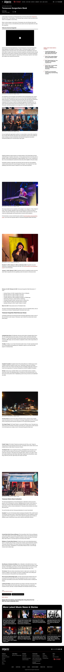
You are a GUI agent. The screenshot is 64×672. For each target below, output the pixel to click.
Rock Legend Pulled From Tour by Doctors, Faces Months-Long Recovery (51, 61)
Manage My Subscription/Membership (36, 663)
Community (34, 653)
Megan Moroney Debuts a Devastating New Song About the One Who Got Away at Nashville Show (18, 600)
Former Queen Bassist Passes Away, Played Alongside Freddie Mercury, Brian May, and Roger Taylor (54, 638)
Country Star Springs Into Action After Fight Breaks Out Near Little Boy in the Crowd (51, 52)
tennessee (10, 591)
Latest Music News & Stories (8, 618)
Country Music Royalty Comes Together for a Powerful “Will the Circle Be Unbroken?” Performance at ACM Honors (24, 621)
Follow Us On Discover (6, 594)
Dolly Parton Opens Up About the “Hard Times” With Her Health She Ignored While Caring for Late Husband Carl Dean (9, 622)
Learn (44, 653)
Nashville (34, 16)
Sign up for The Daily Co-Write (16, 655)
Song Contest (24, 655)
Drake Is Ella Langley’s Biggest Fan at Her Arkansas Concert (51, 57)
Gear (3, 662)
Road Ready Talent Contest (26, 658)
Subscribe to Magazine (35, 655)
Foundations (45, 655)
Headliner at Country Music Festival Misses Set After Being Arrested (51, 72)
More (54, 653)
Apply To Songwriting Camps (36, 658)
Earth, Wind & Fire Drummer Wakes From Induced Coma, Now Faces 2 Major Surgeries (24, 638)
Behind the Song (4, 655)
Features (4, 653)
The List (3, 659)
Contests (24, 653)
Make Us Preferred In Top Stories (18, 594)
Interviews (3, 658)
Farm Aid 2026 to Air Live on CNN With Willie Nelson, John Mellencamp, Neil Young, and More (39, 638)
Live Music (3, 591)
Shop (53, 655)
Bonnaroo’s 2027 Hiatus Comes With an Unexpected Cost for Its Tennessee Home (39, 621)
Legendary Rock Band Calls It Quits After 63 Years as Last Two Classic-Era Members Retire (54, 621)
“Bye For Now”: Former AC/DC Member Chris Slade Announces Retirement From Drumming (51, 67)
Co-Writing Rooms (45, 658)
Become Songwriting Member (37, 659)
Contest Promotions (25, 659)
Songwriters (7, 591)
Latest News (14, 653)
